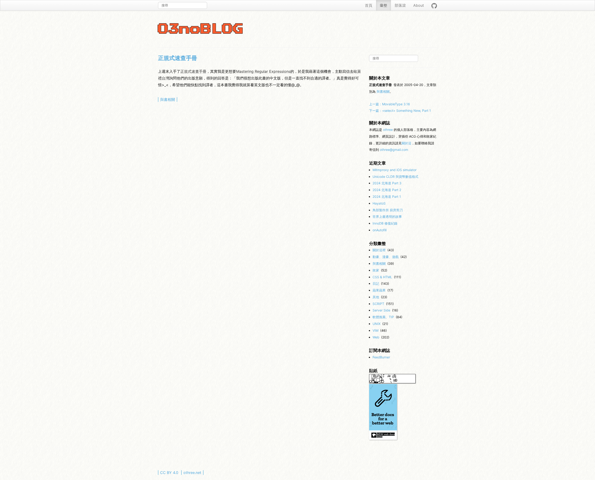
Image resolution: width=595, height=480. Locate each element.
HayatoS (379, 203)
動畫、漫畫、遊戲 (386, 257)
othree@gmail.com (394, 150)
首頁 (368, 5)
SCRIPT (378, 304)
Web (376, 337)
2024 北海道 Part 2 (387, 190)
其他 (376, 297)
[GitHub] (434, 5)
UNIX (376, 324)
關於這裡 (379, 250)
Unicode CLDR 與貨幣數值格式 (395, 177)
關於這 (406, 143)
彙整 (383, 5)
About (418, 5)
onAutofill (380, 230)
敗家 (376, 270)
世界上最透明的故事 (387, 216)
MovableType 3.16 (389, 104)
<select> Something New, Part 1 (400, 111)
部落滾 (400, 5)
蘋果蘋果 (379, 290)
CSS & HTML (382, 277)
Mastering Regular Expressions (263, 71)
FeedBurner (381, 357)
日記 (376, 283)
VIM (375, 330)
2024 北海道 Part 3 (387, 183)
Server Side (381, 310)
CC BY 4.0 (169, 472)
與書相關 (167, 99)
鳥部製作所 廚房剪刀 (388, 210)
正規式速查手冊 (177, 58)
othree (388, 130)
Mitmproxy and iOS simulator (394, 170)
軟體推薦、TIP (383, 317)
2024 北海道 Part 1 (387, 197)
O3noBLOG (201, 29)
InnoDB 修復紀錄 (385, 223)
